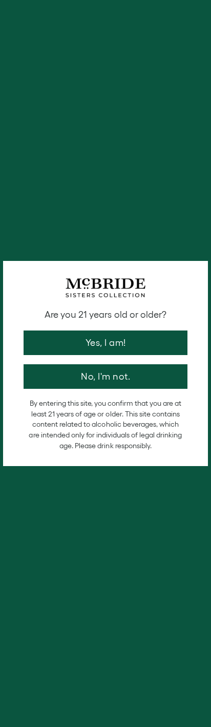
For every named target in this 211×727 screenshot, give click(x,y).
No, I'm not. (105, 376)
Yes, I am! (106, 343)
